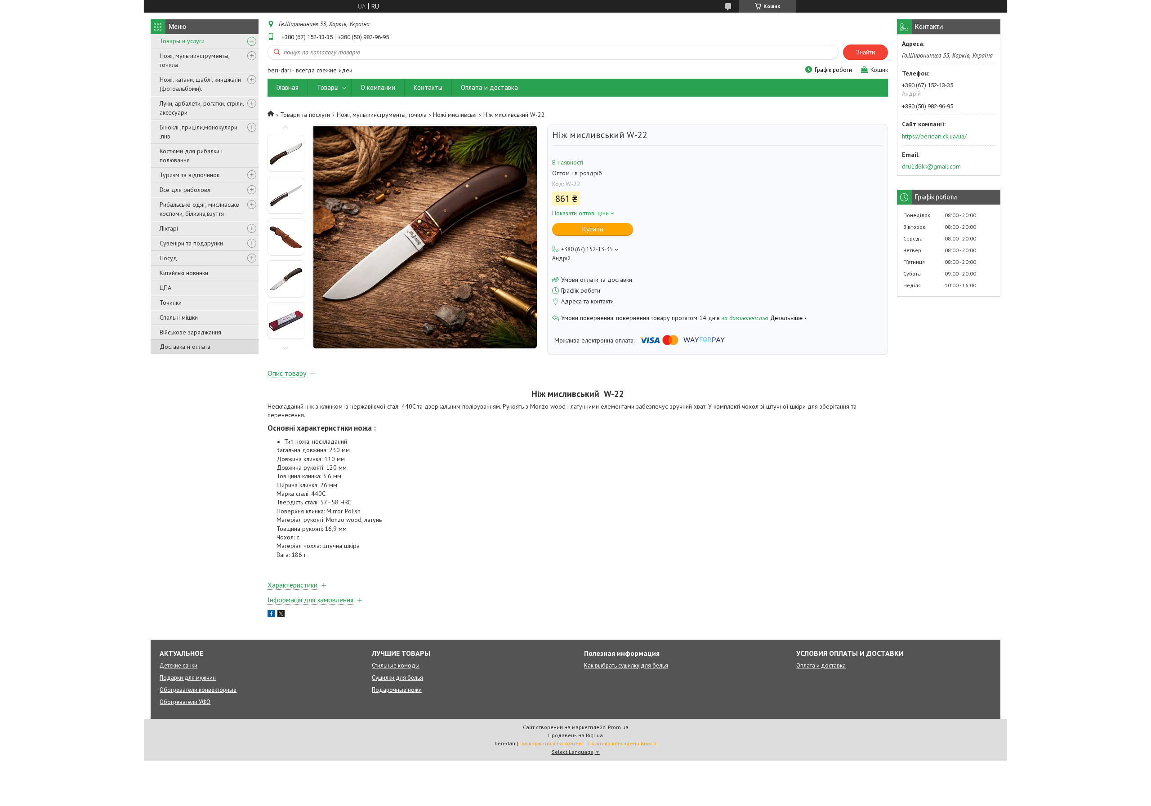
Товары (328, 87)
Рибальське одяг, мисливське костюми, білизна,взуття (199, 209)
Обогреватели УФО (185, 702)
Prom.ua (618, 727)
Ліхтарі (169, 228)
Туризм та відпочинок (189, 175)
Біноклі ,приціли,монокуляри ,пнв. (198, 131)
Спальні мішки (179, 317)
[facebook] (271, 615)
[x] (281, 615)
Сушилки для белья (397, 677)
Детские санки (178, 665)
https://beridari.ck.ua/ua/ (934, 136)
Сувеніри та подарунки (191, 243)
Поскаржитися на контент (551, 743)
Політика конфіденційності (622, 743)
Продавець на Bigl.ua (575, 735)
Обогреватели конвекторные (198, 690)
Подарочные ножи (397, 690)
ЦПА (165, 288)
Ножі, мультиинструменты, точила (194, 60)
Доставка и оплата (185, 347)
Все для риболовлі (186, 190)
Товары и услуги (182, 41)
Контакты (428, 87)
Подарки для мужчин (188, 677)
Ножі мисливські (455, 115)
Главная (288, 87)
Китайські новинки (184, 273)
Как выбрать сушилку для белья (626, 665)
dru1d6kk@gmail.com (931, 166)
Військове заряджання (190, 332)
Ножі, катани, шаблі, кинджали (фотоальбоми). (200, 84)
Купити (592, 229)
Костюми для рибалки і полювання (191, 155)
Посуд (168, 258)
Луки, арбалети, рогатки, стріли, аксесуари (202, 107)
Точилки (171, 302)
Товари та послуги (305, 115)
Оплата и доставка (489, 87)
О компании (378, 87)
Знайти (865, 52)
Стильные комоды (395, 665)
